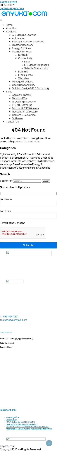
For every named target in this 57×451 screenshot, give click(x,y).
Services (11, 31)
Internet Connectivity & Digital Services (32, 161)
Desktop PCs (19, 98)
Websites (23, 78)
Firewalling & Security (24, 101)
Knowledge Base (9, 164)
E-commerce (25, 75)
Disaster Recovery (22, 45)
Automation (18, 38)
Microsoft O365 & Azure (25, 108)
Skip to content (8, 1)
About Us (11, 28)
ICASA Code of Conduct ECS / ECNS (20, 422)
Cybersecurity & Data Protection (18, 154)
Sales (9, 91)
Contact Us (12, 121)
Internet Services (21, 51)
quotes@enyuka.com (12, 8)
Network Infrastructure (25, 111)
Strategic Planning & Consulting (32, 167)
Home (9, 25)
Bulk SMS (23, 55)
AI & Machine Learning (24, 35)
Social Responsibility (23, 85)
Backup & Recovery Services (28, 41)
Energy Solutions (21, 48)
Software (17, 118)
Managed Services (22, 81)
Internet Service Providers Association (21, 424)
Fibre (27, 61)
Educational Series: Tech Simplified (25, 156)
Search (46, 181)
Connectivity (25, 58)
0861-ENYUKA (10, 316)
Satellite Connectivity (36, 68)
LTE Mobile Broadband (36, 65)
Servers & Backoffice (24, 115)
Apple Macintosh (21, 95)
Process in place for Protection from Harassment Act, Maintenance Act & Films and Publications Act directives (29, 427)
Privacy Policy (11, 419)
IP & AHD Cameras (22, 105)
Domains (23, 71)
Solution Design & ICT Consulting (30, 88)
